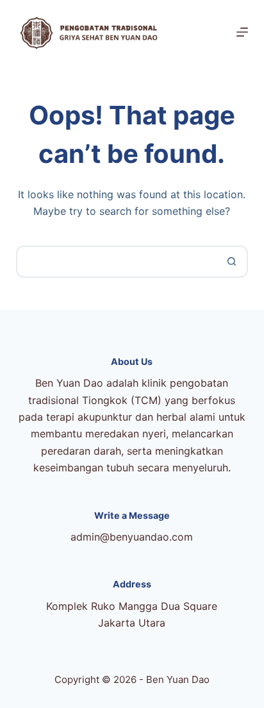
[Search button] (232, 262)
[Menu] (242, 32)
